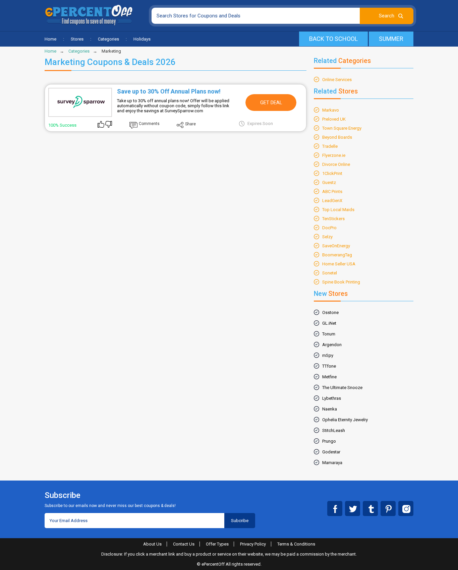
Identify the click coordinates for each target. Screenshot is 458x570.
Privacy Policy (253, 544)
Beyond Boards (337, 137)
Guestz (329, 182)
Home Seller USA (338, 263)
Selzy (327, 236)
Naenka (329, 408)
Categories (108, 39)
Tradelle (330, 146)
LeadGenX (332, 200)
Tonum (328, 333)
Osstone (330, 312)
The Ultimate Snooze (342, 387)
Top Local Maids (338, 209)
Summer (391, 38)
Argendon (332, 344)
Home (50, 39)
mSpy (327, 355)
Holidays (142, 39)
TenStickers (333, 218)
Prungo (329, 441)
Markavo (330, 110)
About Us (152, 544)
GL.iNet (329, 323)
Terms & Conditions (296, 544)
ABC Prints (332, 191)
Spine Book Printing (341, 281)
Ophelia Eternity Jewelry (345, 419)
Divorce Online (336, 164)
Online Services (337, 79)
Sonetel (329, 272)
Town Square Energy (341, 128)
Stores (77, 39)
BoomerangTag (337, 254)
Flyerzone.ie (333, 155)
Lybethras (331, 398)
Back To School (333, 38)
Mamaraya (332, 462)
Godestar (331, 451)
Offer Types (217, 544)
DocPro (329, 227)
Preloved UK (334, 119)
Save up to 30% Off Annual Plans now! (169, 91)
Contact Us (183, 544)
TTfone (329, 366)
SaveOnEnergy (336, 245)
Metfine (329, 376)
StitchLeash (333, 430)
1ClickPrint (332, 173)
